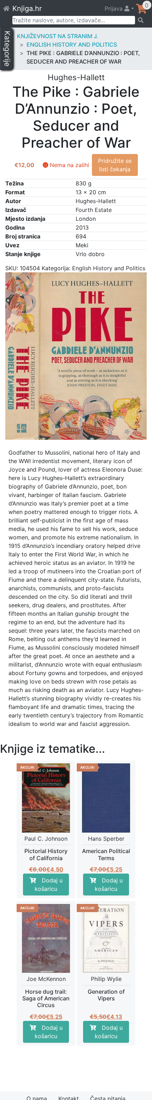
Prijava (114, 8)
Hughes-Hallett (96, 201)
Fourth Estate (94, 209)
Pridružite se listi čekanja (114, 165)
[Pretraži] (141, 20)
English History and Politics (72, 44)
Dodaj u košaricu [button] (49, 884)
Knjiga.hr (27, 8)
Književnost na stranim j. (57, 36)
